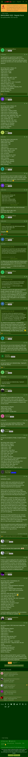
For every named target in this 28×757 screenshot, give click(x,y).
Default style (5, 741)
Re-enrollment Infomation (11, 679)
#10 (26, 342)
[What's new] (23, 1)
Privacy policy (18, 743)
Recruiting (12, 680)
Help (23, 743)
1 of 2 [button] (10, 663)
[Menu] (2, 1)
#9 (26, 308)
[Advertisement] (14, 33)
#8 (26, 276)
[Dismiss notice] (25, 5)
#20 (26, 623)
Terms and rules (10, 743)
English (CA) (12, 741)
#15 (26, 435)
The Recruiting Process (13, 674)
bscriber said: (5, 379)
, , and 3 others (12, 536)
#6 (26, 221)
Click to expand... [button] (14, 205)
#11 (26, 360)
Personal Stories (11, 686)
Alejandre (6, 674)
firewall (5, 698)
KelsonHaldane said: (6, 279)
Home (2, 744)
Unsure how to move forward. (13, 697)
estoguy (5, 686)
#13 (26, 395)
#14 (26, 420)
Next (14, 663)
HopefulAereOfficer (6, 17)
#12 (26, 376)
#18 (26, 557)
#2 (26, 103)
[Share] (25, 54)
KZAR (5, 692)
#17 (26, 545)
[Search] (26, 1)
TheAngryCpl (6, 680)
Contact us (3, 743)
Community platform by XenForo (13, 747)
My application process (10, 673)
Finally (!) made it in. (10, 685)
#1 (26, 54)
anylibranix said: (5, 192)
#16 (26, 476)
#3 (26, 137)
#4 (26, 173)
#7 (26, 243)
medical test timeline (10, 691)
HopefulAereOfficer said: (7, 246)
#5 (26, 190)
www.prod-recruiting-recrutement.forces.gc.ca (11, 265)
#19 (26, 578)
